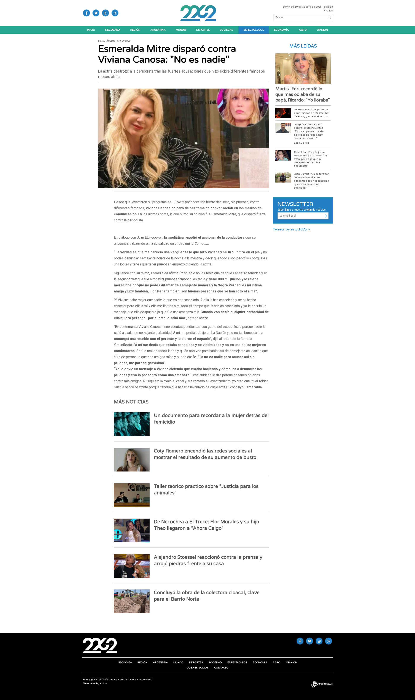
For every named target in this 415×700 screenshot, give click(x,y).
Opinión (322, 29)
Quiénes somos (198, 667)
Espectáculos (254, 29)
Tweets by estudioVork (291, 229)
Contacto (221, 667)
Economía (281, 29)
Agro (303, 29)
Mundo (181, 29)
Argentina (158, 29)
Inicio (91, 29)
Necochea (112, 29)
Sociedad (226, 29)
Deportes (203, 29)
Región (135, 29)
